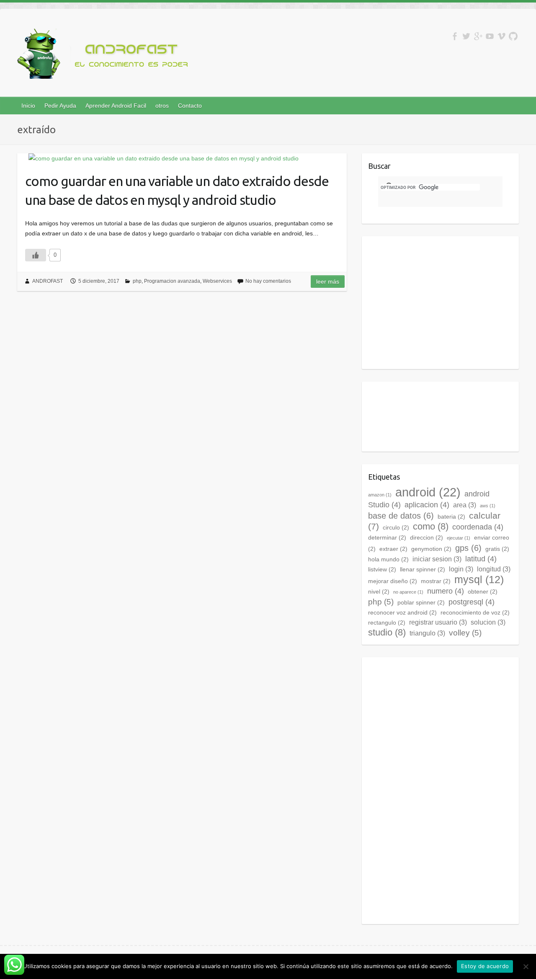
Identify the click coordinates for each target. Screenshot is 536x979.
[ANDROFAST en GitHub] (513, 36)
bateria (451, 516)
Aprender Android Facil (115, 105)
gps (468, 548)
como (430, 526)
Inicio (28, 105)
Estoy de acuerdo (485, 966)
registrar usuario (438, 622)
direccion (426, 537)
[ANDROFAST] (105, 55)
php (137, 281)
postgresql (471, 602)
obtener (482, 591)
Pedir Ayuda (60, 105)
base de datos (401, 515)
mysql (479, 579)
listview (382, 569)
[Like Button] (35, 255)
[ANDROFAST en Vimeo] (501, 36)
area (464, 505)
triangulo (427, 633)
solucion (488, 622)
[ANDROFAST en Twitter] (466, 36)
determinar (387, 537)
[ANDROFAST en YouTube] (489, 36)
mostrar (436, 581)
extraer (393, 548)
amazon (380, 494)
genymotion (431, 548)
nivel (378, 591)
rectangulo (386, 622)
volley (465, 632)
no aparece (408, 591)
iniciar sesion (436, 559)
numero (445, 591)
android (428, 492)
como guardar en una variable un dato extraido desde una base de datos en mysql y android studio (177, 190)
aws (487, 505)
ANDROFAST (47, 281)
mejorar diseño (392, 581)
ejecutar (458, 537)
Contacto (190, 105)
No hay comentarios (268, 281)
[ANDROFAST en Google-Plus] (478, 36)
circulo (396, 527)
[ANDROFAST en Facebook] (454, 36)
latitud (481, 559)
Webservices (217, 281)
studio (387, 632)
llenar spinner (422, 569)
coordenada (477, 527)
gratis (497, 548)
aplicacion (427, 505)
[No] (525, 966)
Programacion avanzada (172, 281)
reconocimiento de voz (475, 612)
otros (162, 105)
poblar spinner (421, 602)
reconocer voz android (402, 612)
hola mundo (388, 559)
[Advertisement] (438, 301)
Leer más (327, 281)
